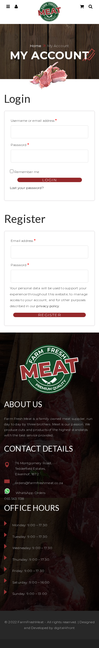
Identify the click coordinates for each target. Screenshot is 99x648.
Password (20, 145)
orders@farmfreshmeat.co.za (39, 483)
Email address (23, 241)
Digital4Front (64, 628)
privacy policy (47, 306)
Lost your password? (27, 188)
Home (36, 46)
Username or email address (34, 120)
